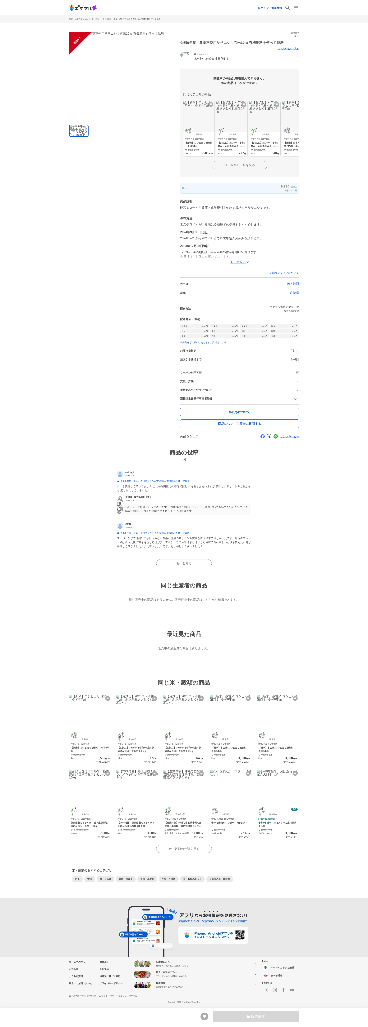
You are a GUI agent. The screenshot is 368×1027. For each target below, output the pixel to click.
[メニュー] (296, 8)
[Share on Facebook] (262, 436)
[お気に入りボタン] (211, 104)
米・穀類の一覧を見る (239, 165)
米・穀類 (95, 19)
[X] (266, 990)
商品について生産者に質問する (239, 423)
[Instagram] (275, 990)
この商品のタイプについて (283, 272)
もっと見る (184, 563)
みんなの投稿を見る (288, 48)
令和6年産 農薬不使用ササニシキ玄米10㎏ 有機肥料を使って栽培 (131, 19)
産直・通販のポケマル (78, 19)
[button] (239, 57)
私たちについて (239, 412)
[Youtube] (292, 990)
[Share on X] (269, 436)
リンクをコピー (289, 436)
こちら (207, 599)
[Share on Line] (275, 436)
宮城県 (294, 292)
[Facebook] (283, 990)
